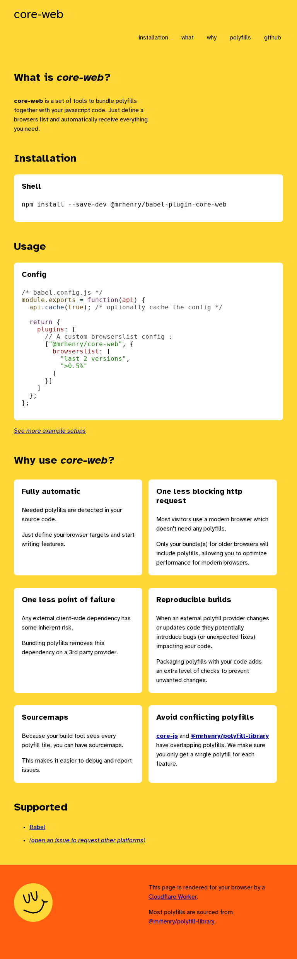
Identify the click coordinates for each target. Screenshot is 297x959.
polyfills (240, 37)
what (187, 37)
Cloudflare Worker (172, 897)
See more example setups (50, 431)
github (272, 37)
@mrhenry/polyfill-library (181, 921)
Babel (37, 827)
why (212, 37)
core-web (38, 15)
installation (153, 37)
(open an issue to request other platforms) (87, 840)
